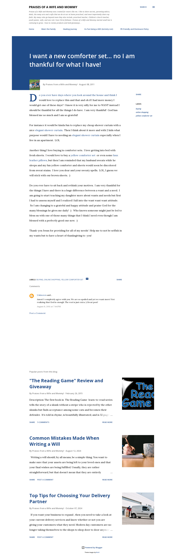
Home (31, 29)
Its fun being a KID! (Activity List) (98, 29)
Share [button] (138, 94)
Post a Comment (37, 313)
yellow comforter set (83, 155)
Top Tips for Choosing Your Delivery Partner (69, 498)
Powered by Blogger (93, 547)
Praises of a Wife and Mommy (53, 7)
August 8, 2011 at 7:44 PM (49, 306)
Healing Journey (70, 29)
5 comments (43, 422)
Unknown (41, 295)
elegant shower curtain (48, 130)
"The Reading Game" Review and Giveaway (66, 383)
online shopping (142, 112)
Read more (107, 422)
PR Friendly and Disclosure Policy (134, 29)
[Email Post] (87, 279)
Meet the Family (48, 29)
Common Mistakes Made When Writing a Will (64, 441)
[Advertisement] (71, 339)
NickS (97, 552)
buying (138, 109)
